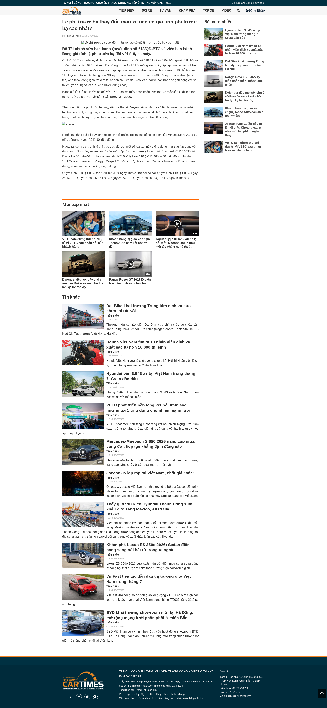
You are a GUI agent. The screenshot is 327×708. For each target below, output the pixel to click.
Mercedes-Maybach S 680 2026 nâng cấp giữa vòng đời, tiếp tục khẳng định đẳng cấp (150, 444)
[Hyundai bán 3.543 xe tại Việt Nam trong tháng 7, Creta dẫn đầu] (83, 384)
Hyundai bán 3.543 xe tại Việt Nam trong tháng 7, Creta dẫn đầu (150, 376)
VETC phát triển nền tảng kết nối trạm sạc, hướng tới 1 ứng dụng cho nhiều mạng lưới (148, 408)
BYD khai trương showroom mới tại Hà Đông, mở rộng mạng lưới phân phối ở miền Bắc (149, 615)
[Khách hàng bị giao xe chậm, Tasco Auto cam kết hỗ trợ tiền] (130, 223)
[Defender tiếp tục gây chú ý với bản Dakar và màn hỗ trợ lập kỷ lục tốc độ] (83, 264)
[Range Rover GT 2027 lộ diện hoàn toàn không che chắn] (213, 81)
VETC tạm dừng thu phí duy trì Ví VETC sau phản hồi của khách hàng (243, 146)
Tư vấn (165, 10)
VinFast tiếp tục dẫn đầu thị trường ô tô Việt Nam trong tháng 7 (148, 579)
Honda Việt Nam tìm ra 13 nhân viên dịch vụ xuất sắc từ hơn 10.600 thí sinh (148, 344)
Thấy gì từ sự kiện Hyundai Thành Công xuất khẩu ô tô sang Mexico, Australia (149, 507)
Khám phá (187, 10)
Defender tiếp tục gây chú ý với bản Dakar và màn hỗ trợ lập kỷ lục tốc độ (244, 96)
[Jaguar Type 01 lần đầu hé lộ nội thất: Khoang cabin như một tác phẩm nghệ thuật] (213, 128)
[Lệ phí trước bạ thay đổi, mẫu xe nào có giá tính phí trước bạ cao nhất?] (130, 42)
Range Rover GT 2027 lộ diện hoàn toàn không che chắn (244, 80)
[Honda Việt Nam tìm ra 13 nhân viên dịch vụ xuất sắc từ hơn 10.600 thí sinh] (83, 352)
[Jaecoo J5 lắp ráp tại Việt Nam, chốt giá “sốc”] (83, 483)
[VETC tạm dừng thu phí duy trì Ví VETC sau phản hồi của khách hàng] (83, 223)
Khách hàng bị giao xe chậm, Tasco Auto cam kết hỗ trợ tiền (244, 112)
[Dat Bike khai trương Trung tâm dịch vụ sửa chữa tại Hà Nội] (83, 316)
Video (226, 10)
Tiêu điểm (126, 10)
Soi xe (147, 10)
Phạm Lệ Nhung (73, 36)
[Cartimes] (71, 10)
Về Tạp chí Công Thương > (248, 2)
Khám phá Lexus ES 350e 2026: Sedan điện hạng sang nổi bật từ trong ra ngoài (148, 547)
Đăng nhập (256, 10)
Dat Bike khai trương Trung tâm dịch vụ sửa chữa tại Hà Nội (148, 308)
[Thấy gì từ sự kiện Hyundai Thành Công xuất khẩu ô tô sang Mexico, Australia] (83, 514)
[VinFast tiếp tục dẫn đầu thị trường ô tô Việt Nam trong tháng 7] (83, 587)
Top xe (208, 10)
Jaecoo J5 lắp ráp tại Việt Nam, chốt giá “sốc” (150, 473)
